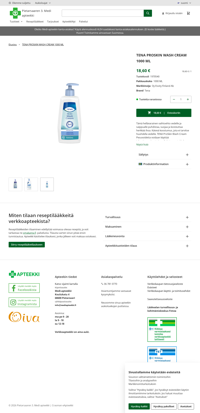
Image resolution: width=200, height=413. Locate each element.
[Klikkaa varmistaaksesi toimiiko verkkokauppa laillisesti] (169, 329)
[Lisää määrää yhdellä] (187, 99)
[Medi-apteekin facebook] (31, 288)
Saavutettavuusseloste (159, 299)
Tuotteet (14, 21)
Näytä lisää (142, 144)
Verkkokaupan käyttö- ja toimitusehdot (168, 291)
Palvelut (83, 21)
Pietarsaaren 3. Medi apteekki (36, 13)
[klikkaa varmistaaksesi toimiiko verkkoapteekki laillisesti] (169, 358)
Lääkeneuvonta (114, 236)
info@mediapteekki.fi (65, 305)
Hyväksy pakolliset (163, 406)
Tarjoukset (53, 21)
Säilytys (143, 154)
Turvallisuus (112, 217)
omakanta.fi (29, 232)
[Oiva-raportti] (31, 317)
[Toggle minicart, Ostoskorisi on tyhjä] (188, 13)
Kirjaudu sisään (174, 13)
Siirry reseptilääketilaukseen (26, 244)
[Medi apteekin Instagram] (31, 302)
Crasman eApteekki (62, 405)
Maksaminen (113, 226)
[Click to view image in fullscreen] (69, 113)
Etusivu (13, 44)
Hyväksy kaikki (139, 406)
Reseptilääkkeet (35, 21)
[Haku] (148, 13)
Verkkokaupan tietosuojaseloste (165, 283)
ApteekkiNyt (69, 21)
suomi (184, 3)
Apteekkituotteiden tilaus (121, 245)
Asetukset (186, 406)
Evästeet (152, 287)
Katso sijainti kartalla (66, 283)
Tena (147, 90)
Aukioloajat (41, 3)
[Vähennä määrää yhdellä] (173, 99)
